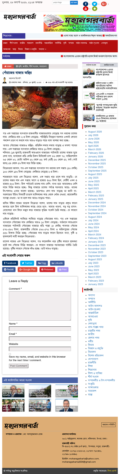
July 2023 (93, 262)
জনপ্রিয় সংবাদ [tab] (109, 65)
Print (64, 269)
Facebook (10, 263)
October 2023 (95, 252)
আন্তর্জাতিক (48, 43)
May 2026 (93, 142)
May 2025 (93, 184)
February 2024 (96, 238)
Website (13, 344)
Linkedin (58, 263)
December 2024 (97, 202)
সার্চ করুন (74, 3)
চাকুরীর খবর (94, 330)
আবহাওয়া (6, 49)
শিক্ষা (90, 366)
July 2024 (93, 220)
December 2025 (97, 160)
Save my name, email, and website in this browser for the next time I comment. (37, 358)
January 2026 (95, 156)
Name (13, 323)
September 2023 (97, 255)
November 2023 (97, 248)
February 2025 (96, 195)
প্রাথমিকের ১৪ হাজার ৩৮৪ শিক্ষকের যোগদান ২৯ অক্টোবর (40, 407)
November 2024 (97, 206)
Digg (43, 263)
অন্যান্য (42, 49)
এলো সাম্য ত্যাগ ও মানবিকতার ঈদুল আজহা (78, 35)
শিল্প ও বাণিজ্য (95, 373)
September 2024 (97, 213)
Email (13, 333)
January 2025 (95, 199)
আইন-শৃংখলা (94, 43)
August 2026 (95, 131)
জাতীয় (22, 43)
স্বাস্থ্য (14, 49)
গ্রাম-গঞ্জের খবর (95, 327)
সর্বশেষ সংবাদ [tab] (91, 65)
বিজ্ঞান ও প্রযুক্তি (31, 49)
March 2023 (94, 277)
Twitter (28, 263)
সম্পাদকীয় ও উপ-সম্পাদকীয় (101, 380)
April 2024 (93, 231)
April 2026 (93, 145)
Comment (15, 288)
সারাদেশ (30, 43)
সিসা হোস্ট (112, 470)
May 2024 (93, 227)
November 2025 (97, 163)
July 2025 (93, 177)
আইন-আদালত (81, 43)
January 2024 (95, 241)
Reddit (10, 269)
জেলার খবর (93, 337)
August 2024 (95, 216)
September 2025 (97, 170)
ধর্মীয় (90, 341)
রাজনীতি (39, 43)
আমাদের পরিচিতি (108, 424)
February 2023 (96, 280)
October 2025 (95, 167)
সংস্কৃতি (91, 383)
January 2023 (95, 284)
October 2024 (95, 209)
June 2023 (94, 266)
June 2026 (94, 138)
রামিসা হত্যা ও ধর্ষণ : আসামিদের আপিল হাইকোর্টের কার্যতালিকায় (38, 393)
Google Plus (29, 269)
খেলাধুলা (104, 43)
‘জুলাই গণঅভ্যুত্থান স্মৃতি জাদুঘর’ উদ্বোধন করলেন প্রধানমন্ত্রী (12, 407)
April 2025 (93, 188)
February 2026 (96, 152)
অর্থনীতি (58, 43)
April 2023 (93, 273)
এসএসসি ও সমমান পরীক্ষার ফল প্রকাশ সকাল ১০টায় (65, 393)
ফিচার (20, 49)
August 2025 (95, 174)
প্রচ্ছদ (5, 43)
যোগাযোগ (93, 359)
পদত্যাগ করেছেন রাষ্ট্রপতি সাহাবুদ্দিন (65, 408)
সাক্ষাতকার (93, 387)
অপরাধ (71, 43)
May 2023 (93, 270)
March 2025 (94, 192)
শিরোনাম (92, 369)
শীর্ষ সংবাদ (14, 43)
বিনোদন (92, 351)
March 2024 (94, 234)
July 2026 (93, 135)
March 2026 (94, 149)
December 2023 (97, 245)
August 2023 (95, 259)
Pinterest (48, 269)
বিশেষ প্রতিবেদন (95, 355)
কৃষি (64, 43)
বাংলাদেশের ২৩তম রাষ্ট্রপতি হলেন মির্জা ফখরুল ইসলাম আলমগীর (87, 56)
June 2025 (94, 181)
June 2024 (94, 223)
